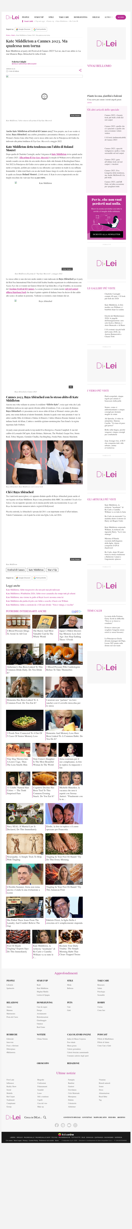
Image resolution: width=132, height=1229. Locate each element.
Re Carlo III (74, 21)
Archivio (121, 1117)
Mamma (10, 1010)
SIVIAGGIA (89, 1137)
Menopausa (72, 1096)
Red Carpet (11, 1096)
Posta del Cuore (12, 1017)
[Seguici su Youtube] (69, 1125)
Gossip (9, 1106)
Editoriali (10, 1039)
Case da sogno (42, 1007)
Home (8, 35)
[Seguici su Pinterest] (63, 1125)
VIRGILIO (19, 1137)
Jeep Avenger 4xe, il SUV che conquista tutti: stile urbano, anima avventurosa (115, 444)
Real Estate (41, 1027)
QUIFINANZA (98, 1137)
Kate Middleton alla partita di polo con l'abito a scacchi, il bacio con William (37, 601)
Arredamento (41, 1013)
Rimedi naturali (104, 1083)
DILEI (83, 1137)
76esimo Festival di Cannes (21, 289)
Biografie (40, 1079)
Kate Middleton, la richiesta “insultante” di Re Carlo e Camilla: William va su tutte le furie (115, 508)
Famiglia (71, 1079)
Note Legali (18, 1140)
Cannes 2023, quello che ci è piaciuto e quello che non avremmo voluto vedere (115, 129)
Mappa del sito (100, 1117)
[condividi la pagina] (80, 70)
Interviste (10, 1042)
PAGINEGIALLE (29, 1137)
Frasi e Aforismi (12, 1045)
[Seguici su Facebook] (57, 1125)
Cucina (99, 1007)
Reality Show (11, 1086)
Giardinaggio (41, 1020)
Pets (69, 1002)
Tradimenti (11, 1100)
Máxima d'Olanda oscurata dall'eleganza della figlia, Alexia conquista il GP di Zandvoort (113, 543)
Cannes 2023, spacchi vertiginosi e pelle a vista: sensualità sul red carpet (115, 150)
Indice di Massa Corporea (76, 1039)
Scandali (40, 1090)
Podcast (102, 1034)
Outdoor (40, 1023)
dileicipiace (11, 1049)
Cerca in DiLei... (33, 1117)
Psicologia (101, 991)
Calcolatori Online (79, 1034)
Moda (69, 985)
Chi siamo (9, 1140)
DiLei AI (96, 17)
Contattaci (87, 1117)
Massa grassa (71, 1045)
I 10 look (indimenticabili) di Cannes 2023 (115, 138)
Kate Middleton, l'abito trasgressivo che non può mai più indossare (33, 589)
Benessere (101, 985)
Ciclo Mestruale (74, 1093)
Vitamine (102, 1079)
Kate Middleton (62, 21)
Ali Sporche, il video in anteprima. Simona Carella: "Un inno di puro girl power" (115, 422)
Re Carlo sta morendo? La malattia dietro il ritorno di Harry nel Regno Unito (115, 518)
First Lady (10, 1079)
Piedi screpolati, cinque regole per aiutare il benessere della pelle (114, 398)
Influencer (10, 1083)
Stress (101, 1090)
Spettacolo (10, 988)
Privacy (25, 1140)
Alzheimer (72, 1106)
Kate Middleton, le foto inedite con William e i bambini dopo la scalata (114, 307)
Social (9, 1090)
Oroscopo (43, 1063)
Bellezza (70, 988)
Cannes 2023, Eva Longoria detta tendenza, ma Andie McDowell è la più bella (115, 174)
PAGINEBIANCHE (64, 1137)
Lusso (39, 1093)
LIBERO (12, 1137)
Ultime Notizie (42, 1039)
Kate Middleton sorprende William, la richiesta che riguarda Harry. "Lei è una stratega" (115, 530)
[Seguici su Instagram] (75, 1125)
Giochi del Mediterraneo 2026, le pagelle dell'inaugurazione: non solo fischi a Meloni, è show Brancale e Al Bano (115, 320)
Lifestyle (10, 985)
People (25, 17)
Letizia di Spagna (43, 995)
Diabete (71, 1100)
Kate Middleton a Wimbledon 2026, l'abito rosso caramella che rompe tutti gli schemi (40, 593)
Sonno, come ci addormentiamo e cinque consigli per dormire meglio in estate (115, 410)
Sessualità (101, 995)
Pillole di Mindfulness (105, 1039)
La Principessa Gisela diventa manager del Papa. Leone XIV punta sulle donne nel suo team (115, 642)
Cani (69, 1007)
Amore (9, 1007)
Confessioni (41, 1083)
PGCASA (54, 1137)
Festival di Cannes (16, 569)
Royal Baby (103, 1096)
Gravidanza (72, 1090)
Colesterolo (72, 1103)
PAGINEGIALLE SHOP (42, 1137)
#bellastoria (11, 1052)
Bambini (71, 1083)
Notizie (41, 1034)
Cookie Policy (33, 1140)
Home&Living (80, 17)
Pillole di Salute (103, 1042)
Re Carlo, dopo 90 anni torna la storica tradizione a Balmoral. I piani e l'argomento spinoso (115, 555)
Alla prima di (34, 157)
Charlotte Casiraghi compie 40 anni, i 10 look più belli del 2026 (115, 296)
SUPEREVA (118, 1137)
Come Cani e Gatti (104, 1045)
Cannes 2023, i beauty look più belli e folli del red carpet (114, 117)
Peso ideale (71, 1042)
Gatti (69, 1010)
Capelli (40, 1100)
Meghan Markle (42, 991)
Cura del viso (42, 1103)
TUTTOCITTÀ (75, 1137)
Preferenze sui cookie (46, 1140)
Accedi (121, 17)
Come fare (101, 1010)
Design (39, 1010)
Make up (40, 1106)
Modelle (10, 1093)
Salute (99, 988)
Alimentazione (104, 1093)
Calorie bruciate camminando (78, 1052)
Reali (13, 35)
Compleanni (11, 1103)
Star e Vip (39, 17)
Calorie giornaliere (74, 1049)
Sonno (101, 1086)
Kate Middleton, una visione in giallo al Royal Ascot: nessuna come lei (34, 597)
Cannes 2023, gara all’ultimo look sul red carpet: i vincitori (113, 161)
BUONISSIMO (109, 1137)
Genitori (71, 1086)
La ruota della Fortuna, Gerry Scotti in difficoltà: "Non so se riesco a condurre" (114, 619)
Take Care (64, 17)
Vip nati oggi (40, 21)
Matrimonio (11, 1013)
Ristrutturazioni (42, 1017)
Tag (100, 1100)
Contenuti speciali (72, 1117)
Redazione (73, 1063)
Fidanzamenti (42, 1086)
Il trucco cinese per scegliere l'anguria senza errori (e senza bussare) (114, 629)
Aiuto (57, 1140)
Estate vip (50, 21)
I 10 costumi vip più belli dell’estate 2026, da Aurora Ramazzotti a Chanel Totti (115, 333)
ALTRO (108, 17)
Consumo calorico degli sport (78, 1055)
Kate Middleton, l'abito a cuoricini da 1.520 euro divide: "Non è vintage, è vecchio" (40, 604)
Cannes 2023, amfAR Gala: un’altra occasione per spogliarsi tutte (114, 184)
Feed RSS (112, 1117)
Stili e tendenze (43, 1096)
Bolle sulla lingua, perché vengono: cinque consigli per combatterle (115, 432)
